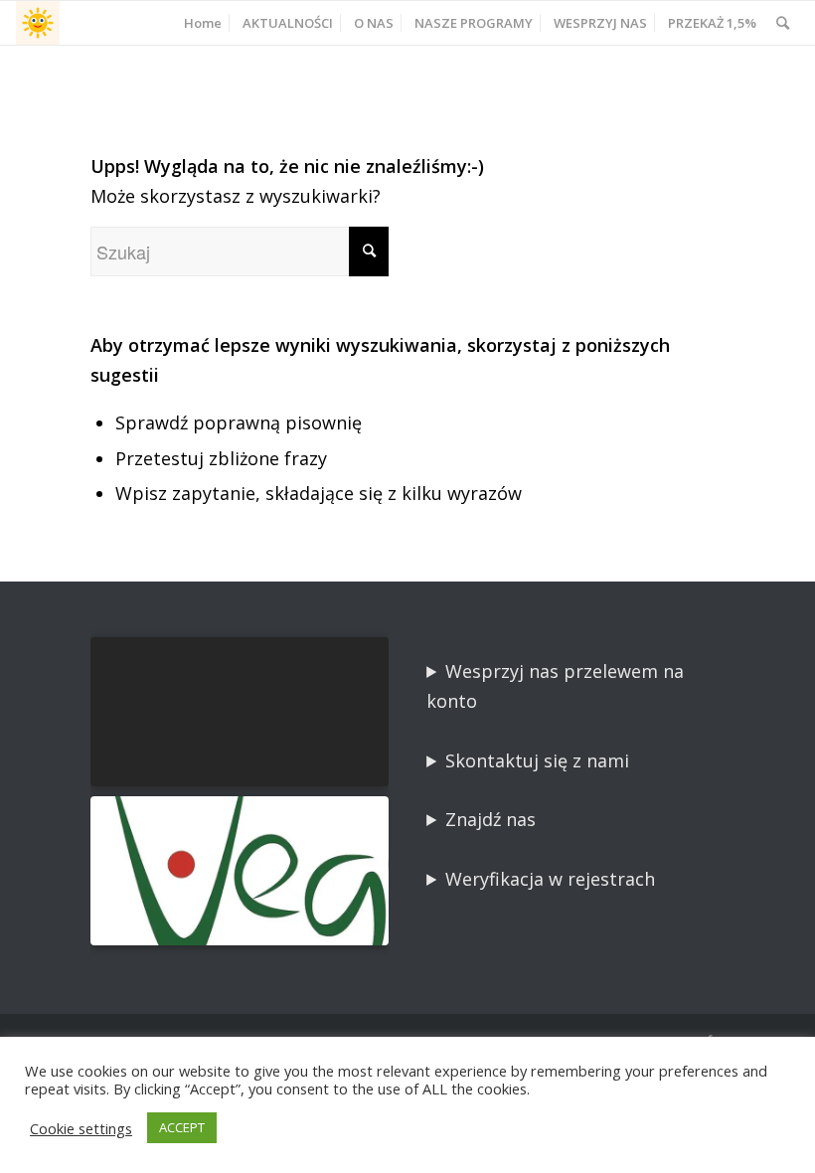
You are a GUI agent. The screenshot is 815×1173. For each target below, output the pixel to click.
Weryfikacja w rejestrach (550, 879)
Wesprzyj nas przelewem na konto (555, 686)
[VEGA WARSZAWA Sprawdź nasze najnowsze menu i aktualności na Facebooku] (239, 870)
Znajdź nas (490, 819)
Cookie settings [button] (81, 1128)
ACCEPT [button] (182, 1127)
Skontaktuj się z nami (537, 760)
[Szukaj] (782, 23)
